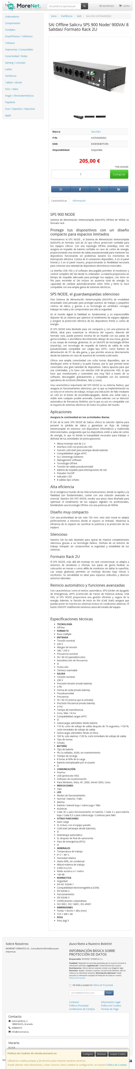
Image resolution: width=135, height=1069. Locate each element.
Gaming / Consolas (15, 62)
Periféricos (10, 75)
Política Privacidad (78, 1005)
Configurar (88, 1054)
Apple (8, 115)
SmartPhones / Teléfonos (19, 36)
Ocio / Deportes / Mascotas (20, 108)
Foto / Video (11, 89)
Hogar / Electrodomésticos (19, 95)
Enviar (109, 992)
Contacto (74, 1002)
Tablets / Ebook (13, 82)
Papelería (10, 102)
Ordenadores (12, 16)
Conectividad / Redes (16, 56)
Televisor (10, 42)
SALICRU (96, 131)
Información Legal (110, 1002)
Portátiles (10, 29)
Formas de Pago (110, 1009)
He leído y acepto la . (93, 985)
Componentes (12, 23)
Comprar (119, 174)
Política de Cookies (117, 1064)
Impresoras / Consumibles (19, 49)
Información (79, 200)
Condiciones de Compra (82, 1009)
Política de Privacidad (77, 978)
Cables (8, 69)
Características (59, 200)
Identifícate (108, 5)
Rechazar (101, 1054)
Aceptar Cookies (118, 1054)
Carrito (126, 5)
